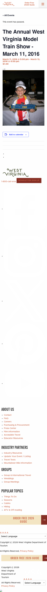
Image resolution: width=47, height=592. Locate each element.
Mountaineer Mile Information (18, 463)
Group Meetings (11, 482)
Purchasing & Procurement (17, 425)
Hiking (7, 507)
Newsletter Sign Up (28, 180)
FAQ (6, 418)
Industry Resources (13, 453)
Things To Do (10, 497)
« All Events (8, 15)
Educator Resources (13, 438)
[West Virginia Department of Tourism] (8, 4)
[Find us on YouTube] (25, 383)
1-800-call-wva (8, 181)
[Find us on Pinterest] (25, 344)
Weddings (9, 478)
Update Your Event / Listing (17, 456)
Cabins (7, 503)
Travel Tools (10, 460)
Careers (7, 422)
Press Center (10, 428)
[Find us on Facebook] (25, 209)
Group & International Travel (17, 475)
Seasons (8, 500)
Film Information (12, 432)
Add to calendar (16, 134)
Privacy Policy (26, 551)
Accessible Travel (12, 435)
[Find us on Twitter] (25, 301)
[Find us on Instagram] (25, 256)
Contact (7, 415)
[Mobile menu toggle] (43, 5)
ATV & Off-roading (13, 510)
